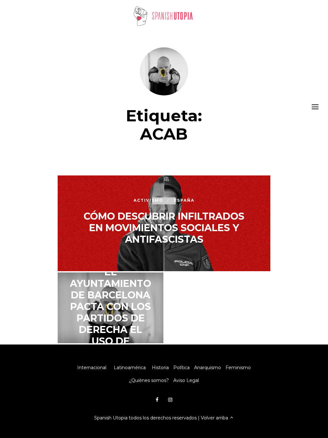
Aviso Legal (186, 380)
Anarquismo (207, 367)
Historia (160, 367)
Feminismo (238, 367)
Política (181, 367)
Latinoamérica (130, 367)
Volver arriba (215, 418)
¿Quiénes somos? (149, 380)
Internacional (91, 367)
